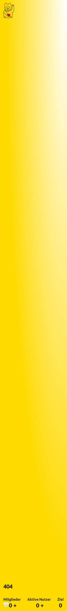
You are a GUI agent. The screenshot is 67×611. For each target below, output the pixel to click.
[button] (6, 605)
